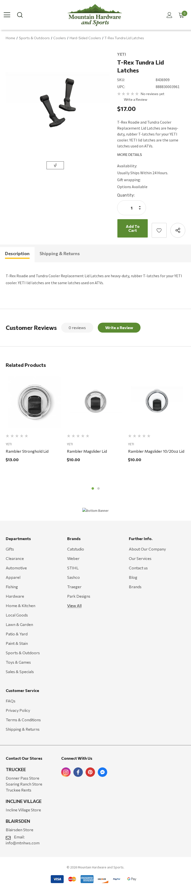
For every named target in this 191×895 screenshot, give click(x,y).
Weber (73, 558)
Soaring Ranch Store (24, 784)
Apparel (13, 577)
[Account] (168, 15)
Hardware (15, 596)
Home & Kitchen (20, 605)
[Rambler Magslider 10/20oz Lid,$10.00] (157, 402)
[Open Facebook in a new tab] (78, 772)
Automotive (16, 567)
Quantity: (126, 195)
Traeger (74, 586)
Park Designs (78, 596)
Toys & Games (18, 662)
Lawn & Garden (19, 624)
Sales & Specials (20, 671)
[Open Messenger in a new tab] (102, 772)
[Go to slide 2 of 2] (98, 488)
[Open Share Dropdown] (177, 230)
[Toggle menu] (7, 15)
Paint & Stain (17, 643)
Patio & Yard (17, 633)
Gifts (10, 549)
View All (74, 605)
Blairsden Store (19, 829)
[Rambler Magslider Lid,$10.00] (95, 402)
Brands (135, 586)
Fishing (12, 586)
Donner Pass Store (22, 778)
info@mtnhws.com (23, 842)
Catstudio (75, 549)
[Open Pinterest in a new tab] (90, 772)
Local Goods (17, 615)
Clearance (15, 558)
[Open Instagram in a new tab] (66, 772)
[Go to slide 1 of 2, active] (93, 488)
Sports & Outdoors (23, 652)
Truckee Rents (18, 790)
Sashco (73, 577)
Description (17, 253)
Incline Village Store (23, 809)
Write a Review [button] (135, 99)
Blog (133, 577)
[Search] (19, 15)
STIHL (73, 567)
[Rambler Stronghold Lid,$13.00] (34, 402)
